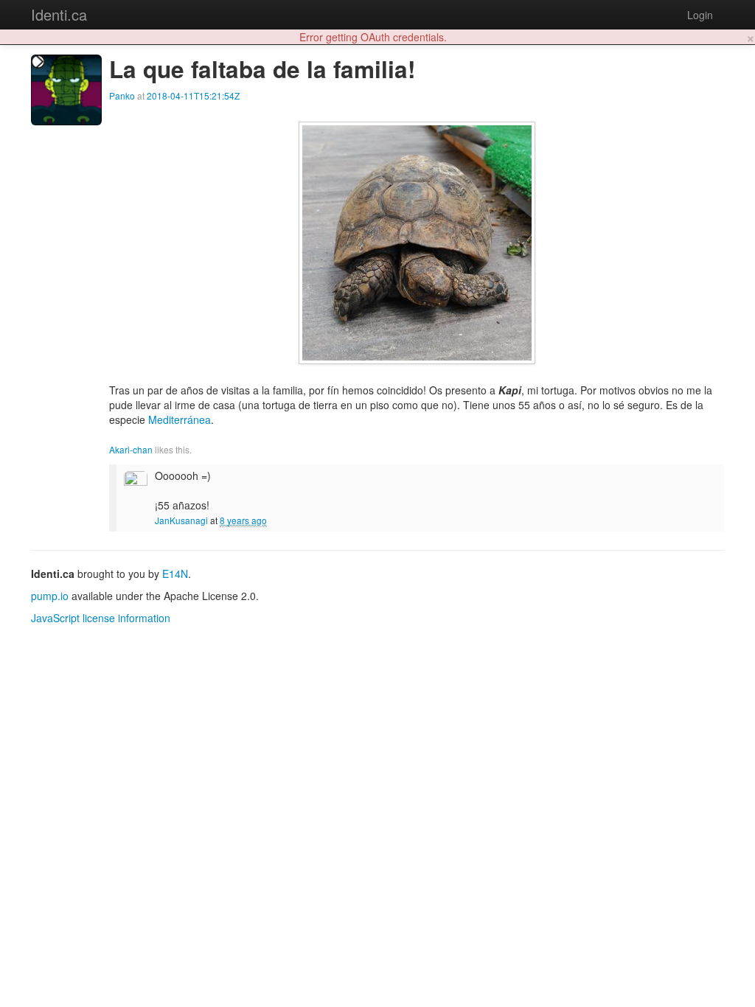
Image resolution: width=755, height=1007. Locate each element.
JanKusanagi (181, 520)
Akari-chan (131, 449)
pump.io (50, 595)
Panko (122, 95)
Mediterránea (179, 419)
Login (700, 14)
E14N (175, 573)
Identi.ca (59, 14)
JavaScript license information (100, 617)
